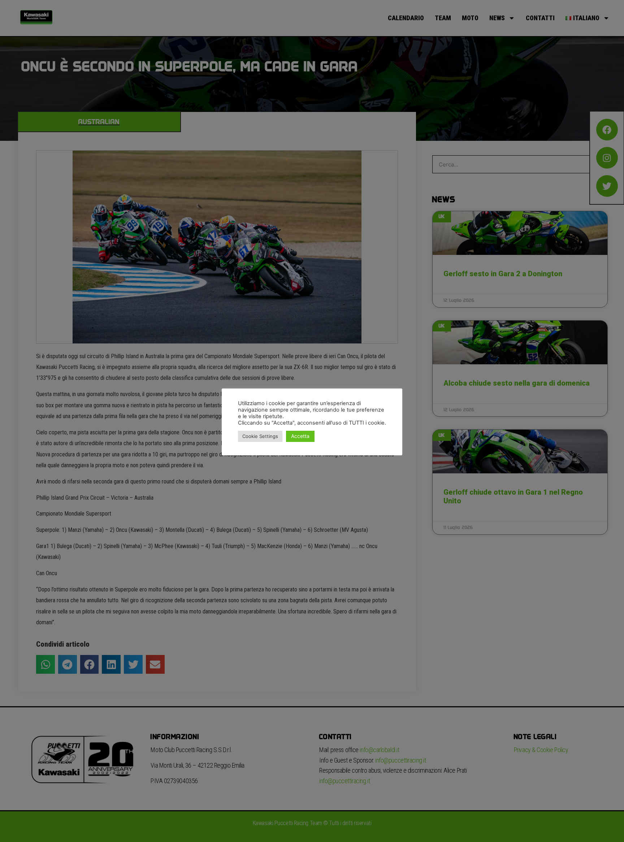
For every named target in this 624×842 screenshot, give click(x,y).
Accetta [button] (300, 436)
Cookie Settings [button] (260, 436)
